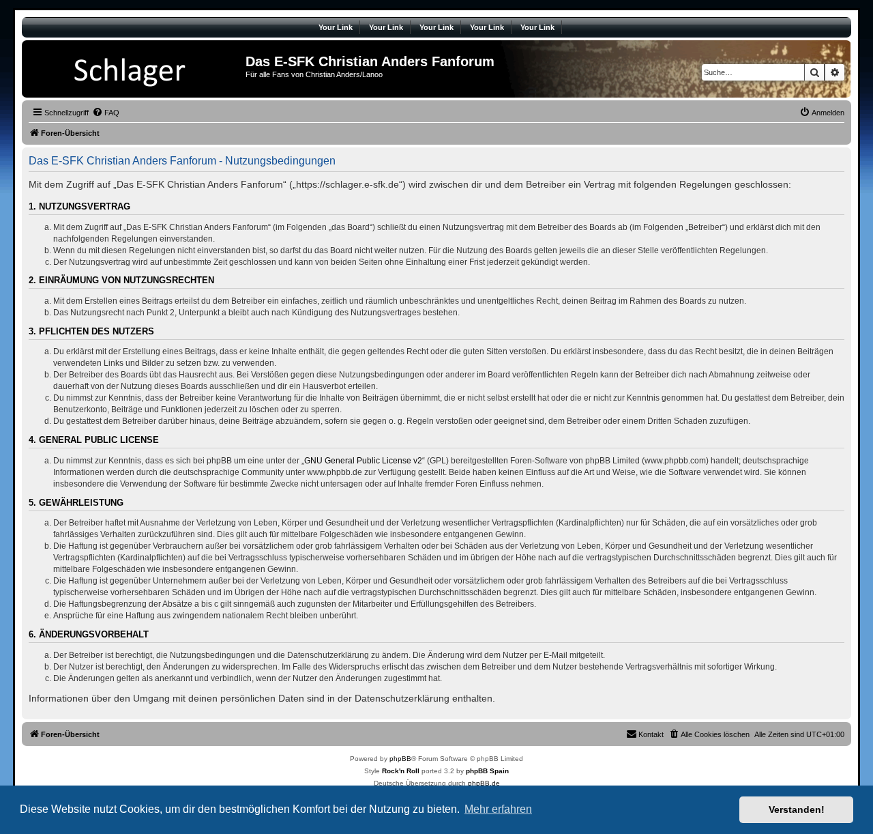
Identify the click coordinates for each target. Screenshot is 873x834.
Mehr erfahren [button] (498, 809)
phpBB (400, 758)
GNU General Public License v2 (363, 460)
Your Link (336, 27)
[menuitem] (105, 112)
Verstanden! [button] (797, 809)
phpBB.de (484, 783)
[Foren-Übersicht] (135, 69)
